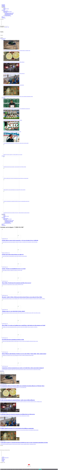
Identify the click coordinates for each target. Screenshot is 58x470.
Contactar (3, 461)
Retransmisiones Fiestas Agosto (9, 13)
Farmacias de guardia (6, 8)
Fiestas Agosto (4, 225)
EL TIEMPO (3, 6)
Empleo (4, 215)
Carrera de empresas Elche (5, 457)
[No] (41, 469)
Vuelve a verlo (5, 12)
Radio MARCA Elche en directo (7, 11)
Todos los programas (7, 222)
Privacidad (3, 459)
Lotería (4, 9)
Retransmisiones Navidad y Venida (9, 220)
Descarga (3, 38)
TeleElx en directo (5, 218)
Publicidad (3, 17)
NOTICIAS (3, 4)
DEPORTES (3, 5)
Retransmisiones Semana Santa (9, 14)
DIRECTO (3, 10)
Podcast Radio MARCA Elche (7, 15)
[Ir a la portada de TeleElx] (5, 30)
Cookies (3, 460)
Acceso (3, 458)
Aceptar (40, 469)
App (2, 16)
